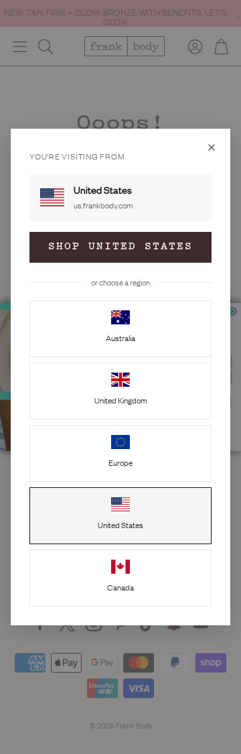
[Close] (212, 147)
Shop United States (120, 247)
